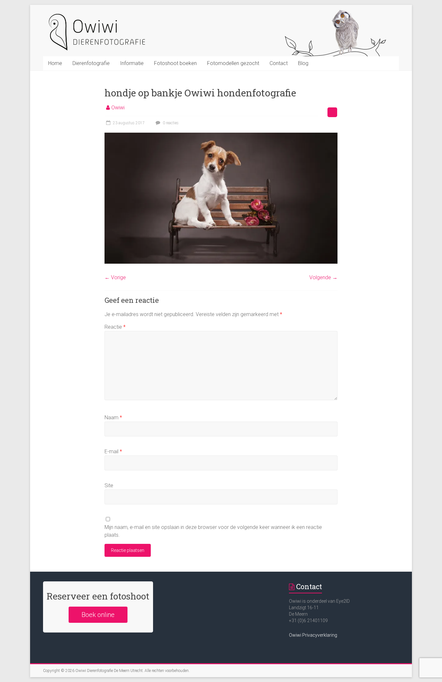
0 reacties (170, 123)
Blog (303, 63)
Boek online (98, 615)
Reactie (115, 327)
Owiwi (118, 107)
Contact (279, 63)
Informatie (132, 63)
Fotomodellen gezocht (233, 63)
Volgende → (323, 277)
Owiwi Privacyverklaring (313, 635)
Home (55, 63)
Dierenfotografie (91, 63)
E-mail (113, 451)
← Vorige (115, 277)
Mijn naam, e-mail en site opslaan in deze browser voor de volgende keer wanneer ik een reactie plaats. (213, 531)
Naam (113, 417)
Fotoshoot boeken (175, 63)
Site (109, 485)
